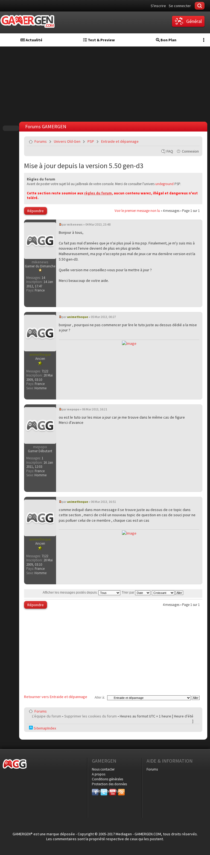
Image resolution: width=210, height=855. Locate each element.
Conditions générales (107, 779)
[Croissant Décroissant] (168, 592)
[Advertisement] (113, 653)
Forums (40, 141)
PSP (91, 141)
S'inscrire (158, 5)
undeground (164, 184)
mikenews (75, 224)
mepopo (73, 409)
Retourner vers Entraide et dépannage (55, 696)
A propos (98, 774)
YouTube (112, 791)
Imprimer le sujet (182, 141)
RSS (121, 791)
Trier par (128, 592)
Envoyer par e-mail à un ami (194, 141)
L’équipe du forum (46, 716)
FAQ (170, 151)
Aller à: (100, 697)
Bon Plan (168, 39)
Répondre (35, 210)
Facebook (95, 791)
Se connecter (180, 5)
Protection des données (109, 784)
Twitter (104, 791)
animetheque (77, 317)
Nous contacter (103, 769)
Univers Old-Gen (67, 141)
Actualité (33, 39)
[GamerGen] (27, 21)
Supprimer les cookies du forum (90, 716)
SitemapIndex (44, 728)
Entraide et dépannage (120, 141)
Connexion (190, 151)
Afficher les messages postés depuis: (70, 592)
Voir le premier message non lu (137, 210)
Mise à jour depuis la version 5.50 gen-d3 (83, 165)
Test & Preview (101, 39)
